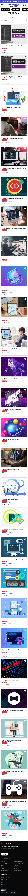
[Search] (23, 5)
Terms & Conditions (18, 863)
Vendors (3, 884)
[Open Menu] (2, 5)
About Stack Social (5, 877)
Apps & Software (5, 9)
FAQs (2, 868)
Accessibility (17, 865)
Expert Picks (4, 879)
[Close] (25, 1)
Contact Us (3, 867)
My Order (3, 861)
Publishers (3, 881)
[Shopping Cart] (25, 5)
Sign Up (5, 854)
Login (2, 865)
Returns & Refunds (18, 861)
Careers (3, 886)
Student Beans (17, 870)
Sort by (14, 17)
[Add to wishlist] (25, 26)
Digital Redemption (6, 863)
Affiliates (3, 882)
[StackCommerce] (14, 893)
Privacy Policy (4, 870)
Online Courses (16, 9)
